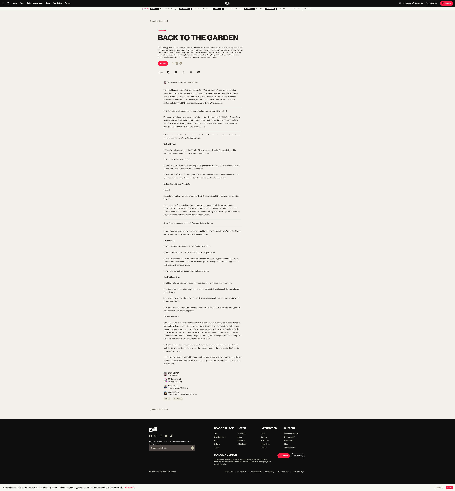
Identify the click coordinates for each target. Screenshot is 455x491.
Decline (438, 488)
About (263, 433)
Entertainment (219, 437)
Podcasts (419, 3)
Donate (448, 3)
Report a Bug (229, 472)
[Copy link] (168, 72)
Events (67, 3)
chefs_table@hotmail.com (212, 102)
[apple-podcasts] (176, 64)
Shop (286, 444)
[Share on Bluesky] (191, 72)
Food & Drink (178, 399)
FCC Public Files (282, 472)
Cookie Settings (298, 472)
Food (48, 3)
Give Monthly (298, 456)
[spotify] (180, 64)
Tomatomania (169, 117)
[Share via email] (198, 72)
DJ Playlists (406, 3)
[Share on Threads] (183, 72)
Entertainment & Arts (35, 3)
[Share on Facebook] (176, 72)
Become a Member (291, 433)
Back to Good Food (160, 21)
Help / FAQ (265, 440)
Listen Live (433, 3)
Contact (264, 448)
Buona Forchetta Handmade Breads (194, 234)
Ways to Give (289, 440)
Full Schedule (242, 444)
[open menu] (3, 3)
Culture (167, 399)
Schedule (308, 9)
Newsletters (57, 3)
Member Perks (289, 448)
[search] (8, 3)
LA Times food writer (172, 134)
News (22, 3)
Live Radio (241, 433)
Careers (264, 437)
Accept (449, 488)
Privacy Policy (240, 472)
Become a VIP (289, 437)
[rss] (173, 64)
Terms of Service (254, 472)
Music (15, 3)
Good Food (162, 31)
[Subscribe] (192, 448)
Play (164, 63)
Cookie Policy (268, 472)
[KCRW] (153, 431)
